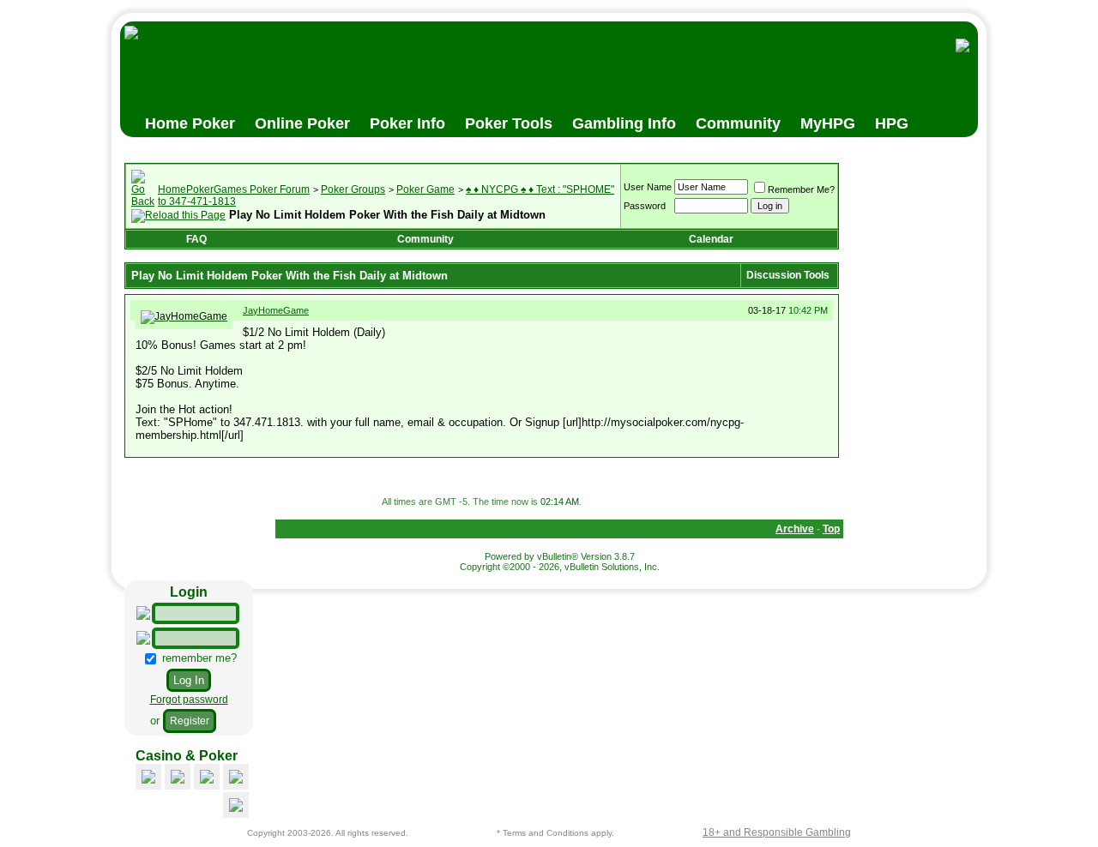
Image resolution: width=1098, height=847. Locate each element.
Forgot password (189, 700)
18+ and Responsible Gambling (777, 832)
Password (645, 206)
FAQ (196, 239)
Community (425, 239)
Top (831, 529)
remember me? (198, 658)
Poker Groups (353, 189)
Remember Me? (801, 189)
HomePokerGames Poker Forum (234, 189)
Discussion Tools (788, 275)
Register (189, 721)
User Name (648, 187)
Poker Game (425, 189)
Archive (794, 529)
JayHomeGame (276, 310)
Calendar (711, 239)
